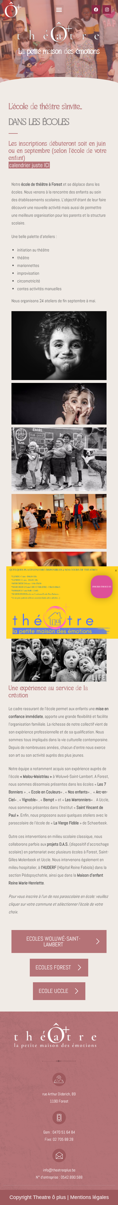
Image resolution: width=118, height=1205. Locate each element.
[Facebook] (96, 9)
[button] (59, 9)
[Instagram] (107, 9)
